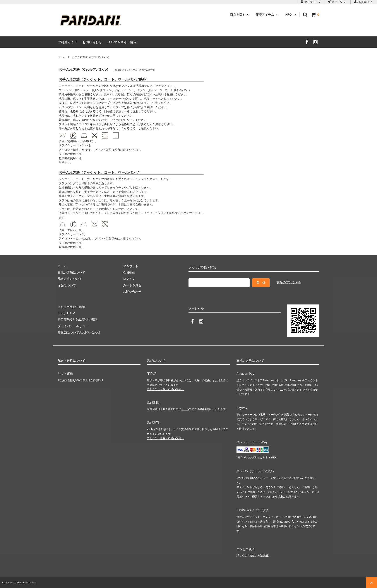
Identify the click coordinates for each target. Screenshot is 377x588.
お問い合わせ (92, 42)
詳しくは (165, 389)
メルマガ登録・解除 (122, 42)
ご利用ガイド (67, 42)
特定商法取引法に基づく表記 (77, 319)
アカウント (311, 2)
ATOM (70, 313)
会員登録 (364, 2)
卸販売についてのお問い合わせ (79, 332)
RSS (60, 313)
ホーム (61, 57)
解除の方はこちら (289, 282)
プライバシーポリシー (73, 326)
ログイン (337, 2)
